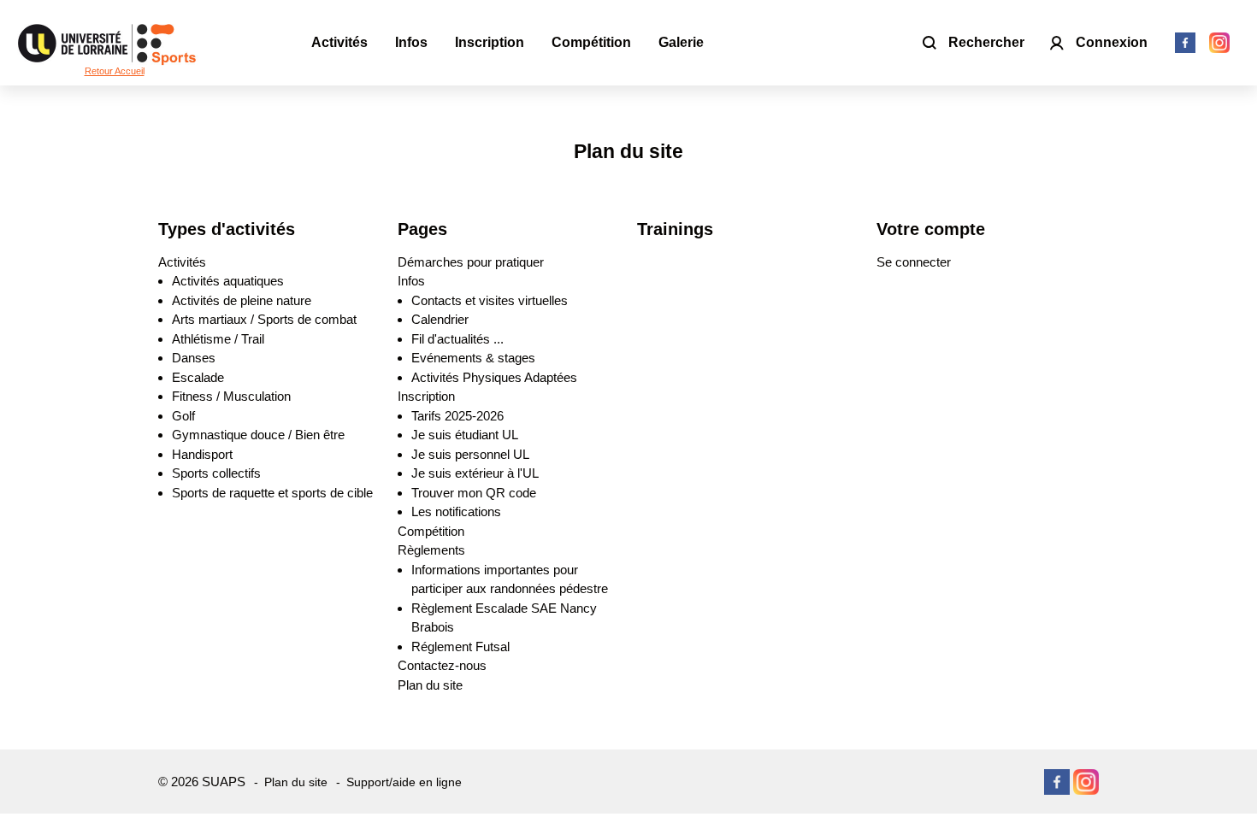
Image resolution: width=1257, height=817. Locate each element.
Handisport (202, 454)
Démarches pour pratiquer (471, 262)
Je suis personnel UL (470, 454)
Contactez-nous (442, 665)
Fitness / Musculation (231, 396)
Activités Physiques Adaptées (494, 377)
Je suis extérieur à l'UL (475, 473)
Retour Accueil (115, 71)
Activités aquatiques (228, 280)
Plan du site (430, 685)
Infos (411, 280)
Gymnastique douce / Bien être (258, 434)
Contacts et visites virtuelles (489, 300)
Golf (183, 415)
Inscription (426, 396)
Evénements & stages (473, 357)
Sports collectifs (216, 473)
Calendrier (440, 319)
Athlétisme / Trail (218, 339)
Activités (182, 262)
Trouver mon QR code (473, 492)
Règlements (431, 550)
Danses (193, 357)
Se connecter (913, 262)
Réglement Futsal (460, 646)
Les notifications (456, 511)
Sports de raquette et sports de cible (272, 492)
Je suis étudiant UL (464, 434)
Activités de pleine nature (241, 300)
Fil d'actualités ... (457, 339)
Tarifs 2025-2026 (457, 415)
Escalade (198, 377)
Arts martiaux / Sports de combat (264, 319)
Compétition (431, 531)
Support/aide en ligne (404, 782)
